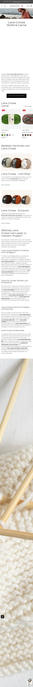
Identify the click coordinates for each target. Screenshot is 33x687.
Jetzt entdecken (5, 185)
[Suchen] (5, 6)
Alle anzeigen (28, 106)
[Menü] (2, 6)
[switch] (29, 685)
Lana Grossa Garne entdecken (16, 95)
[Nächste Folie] (30, 123)
